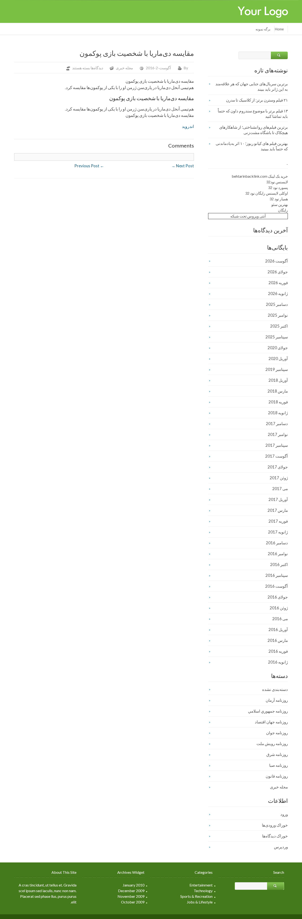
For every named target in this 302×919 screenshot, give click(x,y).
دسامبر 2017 (277, 423)
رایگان (283, 210)
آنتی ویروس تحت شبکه (248, 216)
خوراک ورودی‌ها (275, 825)
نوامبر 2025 (278, 315)
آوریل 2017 (278, 499)
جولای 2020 (278, 347)
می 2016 (280, 618)
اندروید (188, 126)
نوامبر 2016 (278, 553)
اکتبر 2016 (279, 564)
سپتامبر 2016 (276, 575)
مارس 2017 (278, 510)
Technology (203, 890)
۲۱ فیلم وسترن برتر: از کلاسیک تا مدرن (257, 100)
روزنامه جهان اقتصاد (271, 721)
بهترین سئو (279, 204)
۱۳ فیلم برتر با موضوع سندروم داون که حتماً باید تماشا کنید (253, 113)
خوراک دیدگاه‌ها (275, 835)
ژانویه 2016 (278, 662)
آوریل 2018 (278, 380)
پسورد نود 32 (278, 187)
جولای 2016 (278, 597)
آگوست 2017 (276, 456)
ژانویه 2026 (278, 293)
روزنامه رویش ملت (272, 743)
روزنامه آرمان (277, 700)
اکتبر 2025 (279, 326)
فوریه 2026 (278, 282)
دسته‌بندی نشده (275, 689)
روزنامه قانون (277, 776)
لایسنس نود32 (277, 182)
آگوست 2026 (276, 260)
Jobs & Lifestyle (200, 902)
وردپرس (281, 846)
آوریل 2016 (278, 629)
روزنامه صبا (278, 765)
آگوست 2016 (276, 586)
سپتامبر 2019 (276, 369)
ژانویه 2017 (278, 531)
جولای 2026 (278, 271)
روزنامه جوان (277, 732)
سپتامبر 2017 (276, 445)
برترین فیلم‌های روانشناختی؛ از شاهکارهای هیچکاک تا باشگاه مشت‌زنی (253, 130)
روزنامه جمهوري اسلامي (268, 711)
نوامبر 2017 (278, 434)
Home (279, 29)
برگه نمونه (263, 29)
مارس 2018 (278, 391)
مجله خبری (124, 68)
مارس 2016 (278, 640)
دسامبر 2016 (277, 542)
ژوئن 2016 (279, 607)
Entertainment (201, 885)
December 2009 (131, 890)
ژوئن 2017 (279, 477)
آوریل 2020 (278, 358)
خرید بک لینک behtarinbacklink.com (260, 176)
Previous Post (89, 165)
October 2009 (132, 902)
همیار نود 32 (278, 199)
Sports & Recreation (196, 896)
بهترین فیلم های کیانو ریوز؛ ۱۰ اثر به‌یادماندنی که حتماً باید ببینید (252, 146)
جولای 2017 (278, 466)
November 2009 (130, 896)
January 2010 (133, 885)
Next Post (182, 165)
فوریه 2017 (278, 521)
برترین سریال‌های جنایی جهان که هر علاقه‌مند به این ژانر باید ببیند (251, 86)
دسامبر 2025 (277, 304)
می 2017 (280, 488)
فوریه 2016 (278, 651)
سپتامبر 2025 (276, 336)
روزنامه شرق (277, 754)
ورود (284, 814)
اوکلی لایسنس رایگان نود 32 (266, 193)
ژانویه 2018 (278, 412)
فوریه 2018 (278, 401)
